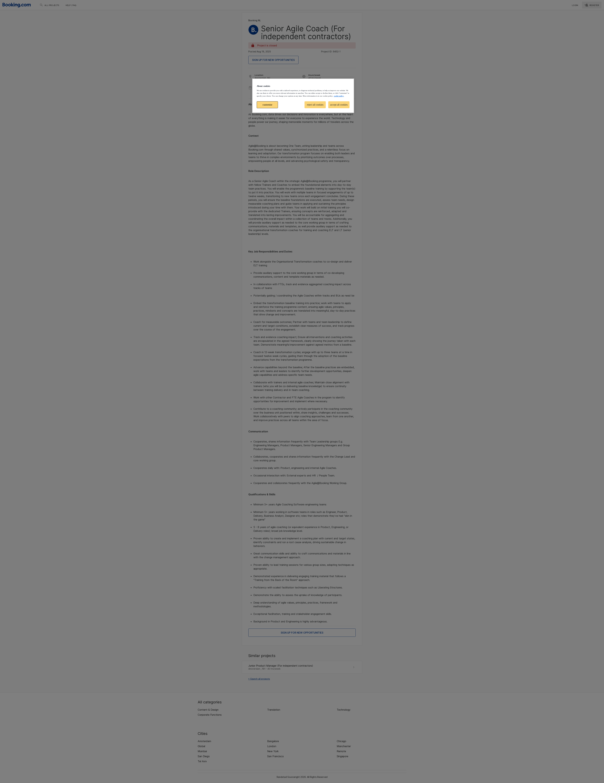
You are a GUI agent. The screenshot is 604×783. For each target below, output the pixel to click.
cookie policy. (339, 96)
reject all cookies (315, 104)
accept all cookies (339, 104)
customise (267, 104)
